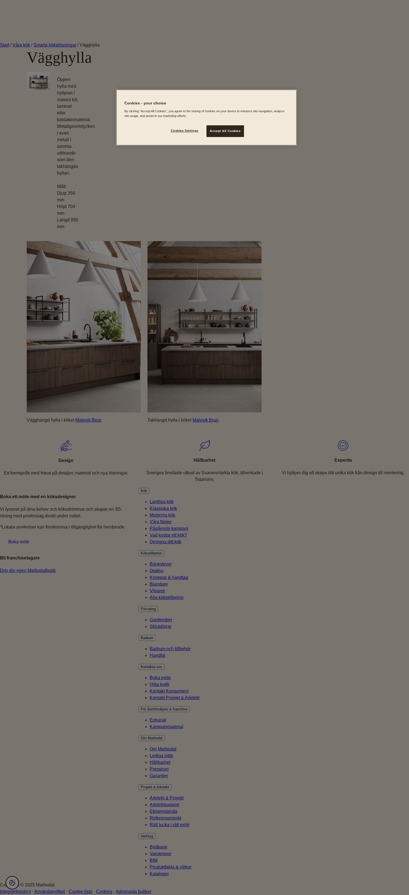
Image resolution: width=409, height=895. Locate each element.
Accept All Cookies (225, 131)
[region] (206, 117)
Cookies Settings (184, 130)
